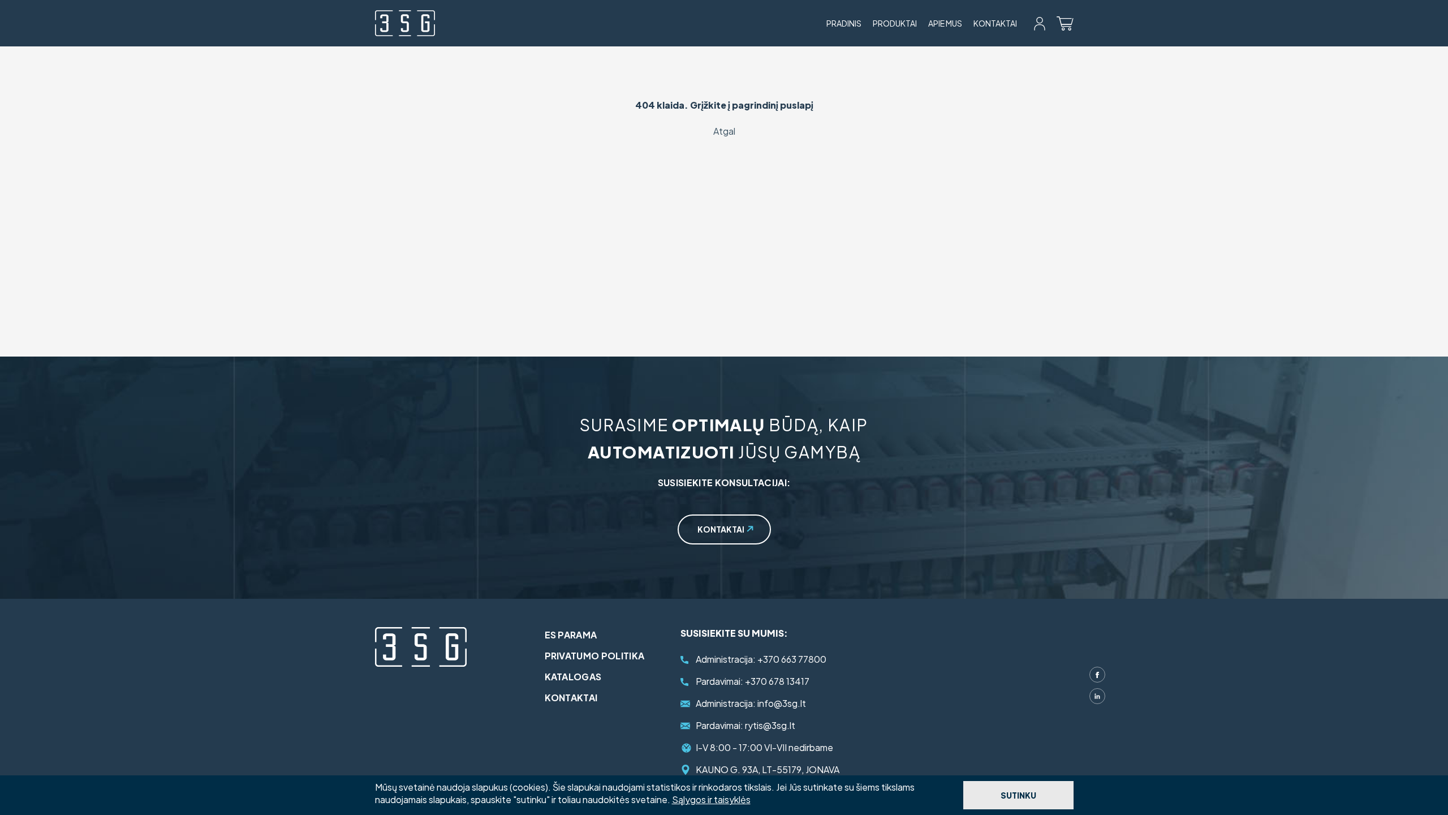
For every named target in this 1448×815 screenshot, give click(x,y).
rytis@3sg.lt (745, 725)
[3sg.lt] (405, 23)
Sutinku (1018, 795)
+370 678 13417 (752, 681)
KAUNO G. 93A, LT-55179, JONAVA (767, 769)
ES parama (571, 635)
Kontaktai (995, 23)
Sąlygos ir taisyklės (711, 799)
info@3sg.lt (751, 703)
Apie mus (945, 23)
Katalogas (573, 677)
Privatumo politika (595, 656)
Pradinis (843, 23)
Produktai (895, 23)
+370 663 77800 (761, 659)
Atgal (724, 131)
